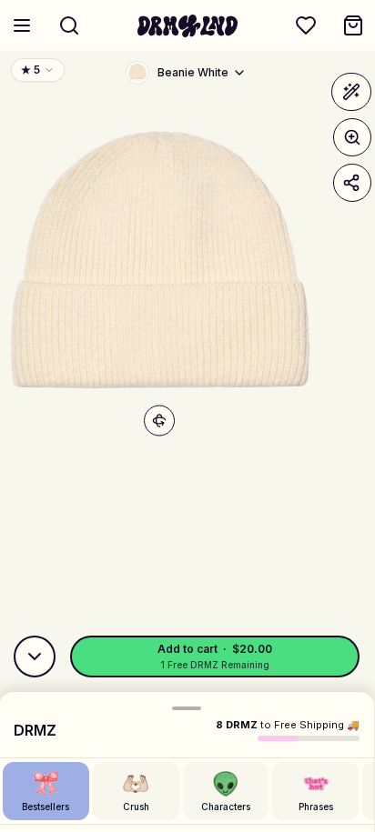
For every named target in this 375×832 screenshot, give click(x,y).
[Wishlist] (306, 25)
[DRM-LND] (187, 26)
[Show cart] (353, 25)
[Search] (69, 25)
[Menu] (22, 25)
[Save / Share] (352, 183)
